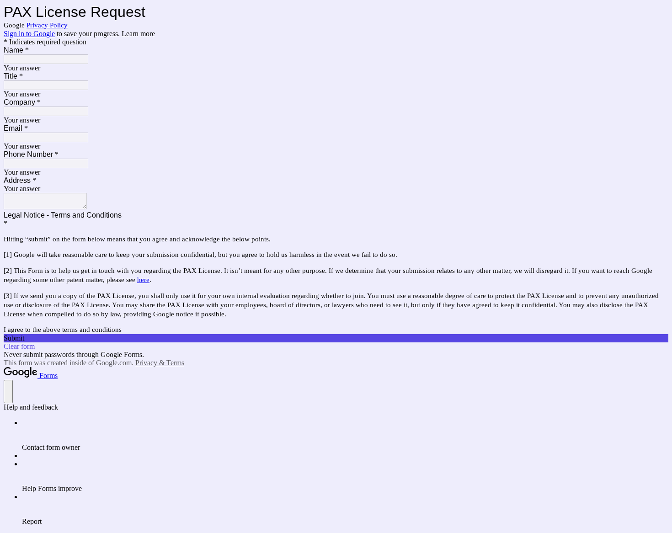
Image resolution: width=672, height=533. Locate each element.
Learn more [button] (138, 33)
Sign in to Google (29, 33)
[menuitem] (345, 435)
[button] (336, 338)
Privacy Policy (47, 25)
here (143, 279)
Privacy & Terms (159, 363)
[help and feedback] (8, 391)
